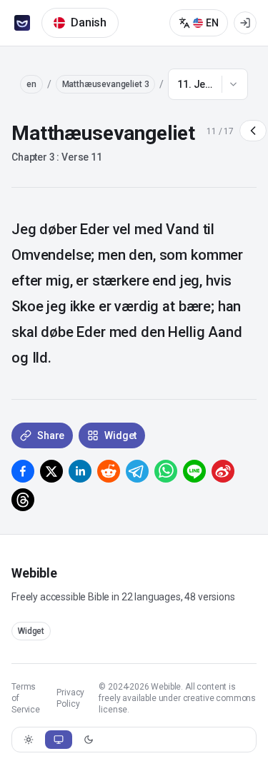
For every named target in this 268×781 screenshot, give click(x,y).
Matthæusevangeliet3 (105, 84)
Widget (31, 631)
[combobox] (208, 84)
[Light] (28, 739)
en (31, 84)
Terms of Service (25, 698)
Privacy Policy (70, 698)
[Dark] (88, 739)
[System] (58, 739)
